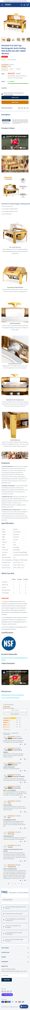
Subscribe (7, 980)
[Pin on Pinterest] (22, 108)
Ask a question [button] (15, 714)
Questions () (14, 733)
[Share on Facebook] (19, 108)
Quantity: (4, 88)
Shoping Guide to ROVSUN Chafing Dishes (12, 695)
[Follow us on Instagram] (5, 992)
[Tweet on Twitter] (25, 108)
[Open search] (21, 5)
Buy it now (15, 102)
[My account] (24, 5)
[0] (27, 5)
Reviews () (6, 733)
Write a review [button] (15, 710)
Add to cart (15, 97)
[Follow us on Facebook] (2, 992)
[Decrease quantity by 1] (9, 88)
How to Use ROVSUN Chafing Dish (10, 697)
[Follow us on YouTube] (11, 992)
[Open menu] (2, 4)
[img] (11, 736)
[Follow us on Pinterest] (8, 992)
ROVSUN (3, 59)
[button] (4, 64)
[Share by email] (28, 108)
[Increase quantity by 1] (19, 88)
